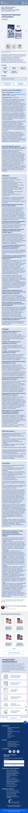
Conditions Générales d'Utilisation (13, 805)
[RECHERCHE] (22, 3)
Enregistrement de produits (13, 731)
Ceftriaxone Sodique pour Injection (12, 776)
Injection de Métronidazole (12, 771)
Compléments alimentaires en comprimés (12, 797)
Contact (9, 737)
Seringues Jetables (10, 783)
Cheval (4, 95)
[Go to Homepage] (4, 3)
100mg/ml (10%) (5, 68)
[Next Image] (25, 31)
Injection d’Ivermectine (11, 778)
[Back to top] (25, 722)
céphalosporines (19, 473)
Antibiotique (18, 92)
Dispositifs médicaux (12, 743)
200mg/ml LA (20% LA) (14, 72)
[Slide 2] (14, 648)
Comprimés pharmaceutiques (12, 792)
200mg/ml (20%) (5, 72)
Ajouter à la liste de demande (7, 83)
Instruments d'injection (11, 795)
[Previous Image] (2, 31)
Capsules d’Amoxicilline (11, 770)
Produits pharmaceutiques (13, 741)
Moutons (13, 95)
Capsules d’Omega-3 (11, 786)
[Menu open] (26, 3)
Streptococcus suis (7, 200)
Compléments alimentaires (13, 744)
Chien (19, 94)
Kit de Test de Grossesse (11, 784)
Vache (15, 94)
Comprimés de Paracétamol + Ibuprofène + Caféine (13, 774)
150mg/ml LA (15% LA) (23, 68)
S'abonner (14, 765)
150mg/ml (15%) (14, 68)
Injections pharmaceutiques (12, 790)
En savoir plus (14, 718)
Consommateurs (11, 735)
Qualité (9, 734)
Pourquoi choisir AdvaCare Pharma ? (13, 728)
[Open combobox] (14, 78)
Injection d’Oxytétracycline (12, 779)
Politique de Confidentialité (14, 806)
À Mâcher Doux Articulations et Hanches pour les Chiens (13, 781)
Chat (12, 94)
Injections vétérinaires (11, 793)
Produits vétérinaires (12, 746)
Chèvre (23, 94)
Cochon (8, 95)
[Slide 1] (13, 648)
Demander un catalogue (20, 83)
